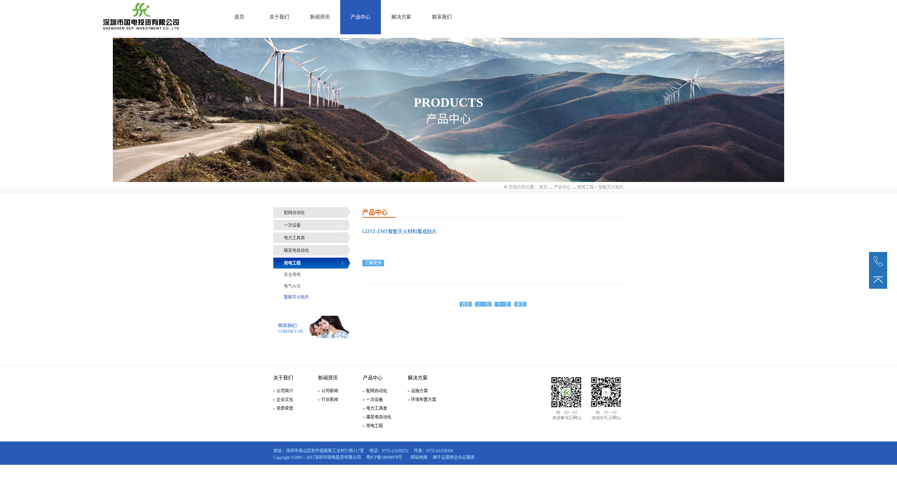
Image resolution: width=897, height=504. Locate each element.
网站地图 (418, 457)
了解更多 (373, 262)
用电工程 (585, 187)
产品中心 (562, 187)
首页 (239, 17)
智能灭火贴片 (611, 187)
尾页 (520, 304)
